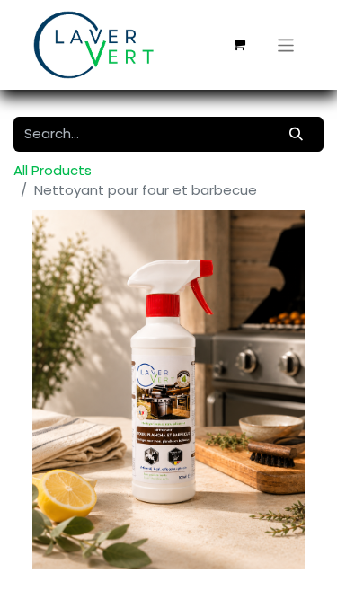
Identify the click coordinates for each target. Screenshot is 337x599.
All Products (52, 170)
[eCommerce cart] (239, 45)
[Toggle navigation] (286, 44)
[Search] (297, 134)
